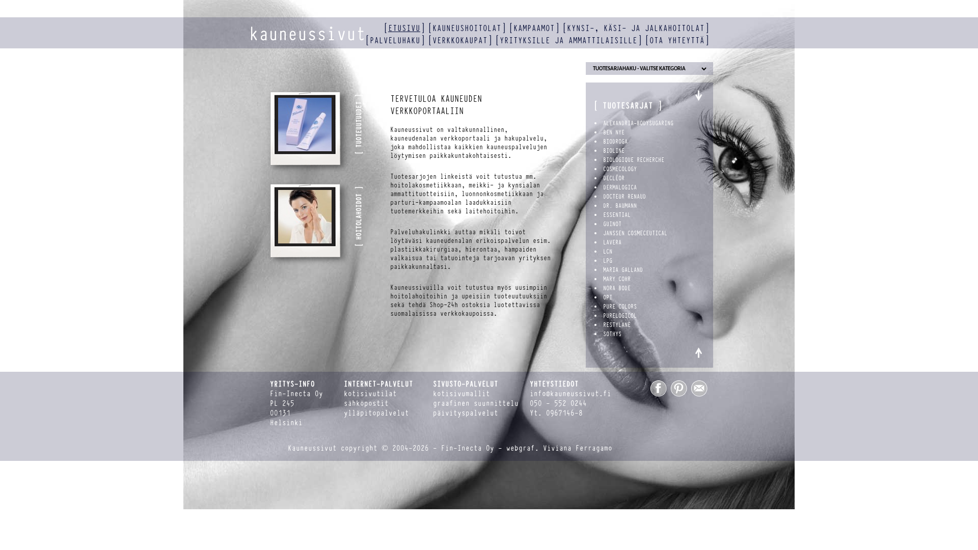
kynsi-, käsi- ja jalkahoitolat (635, 28)
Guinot (612, 224)
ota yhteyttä (676, 40)
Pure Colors (620, 306)
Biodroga (615, 142)
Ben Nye (613, 132)
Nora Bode (617, 288)
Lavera (612, 242)
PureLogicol (620, 316)
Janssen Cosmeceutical (635, 233)
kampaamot (534, 28)
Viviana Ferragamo (577, 448)
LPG (607, 261)
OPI (607, 297)
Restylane (617, 325)
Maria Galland (623, 270)
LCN (607, 252)
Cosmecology (620, 169)
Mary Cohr (617, 279)
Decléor (613, 178)
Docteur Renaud (624, 197)
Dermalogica (620, 187)
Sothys (612, 334)
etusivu (404, 28)
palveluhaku (395, 40)
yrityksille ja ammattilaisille (568, 40)
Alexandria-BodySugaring (638, 123)
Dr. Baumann (620, 206)
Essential (617, 215)
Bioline (613, 151)
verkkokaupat (459, 40)
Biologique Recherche (633, 160)
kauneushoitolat (466, 28)
